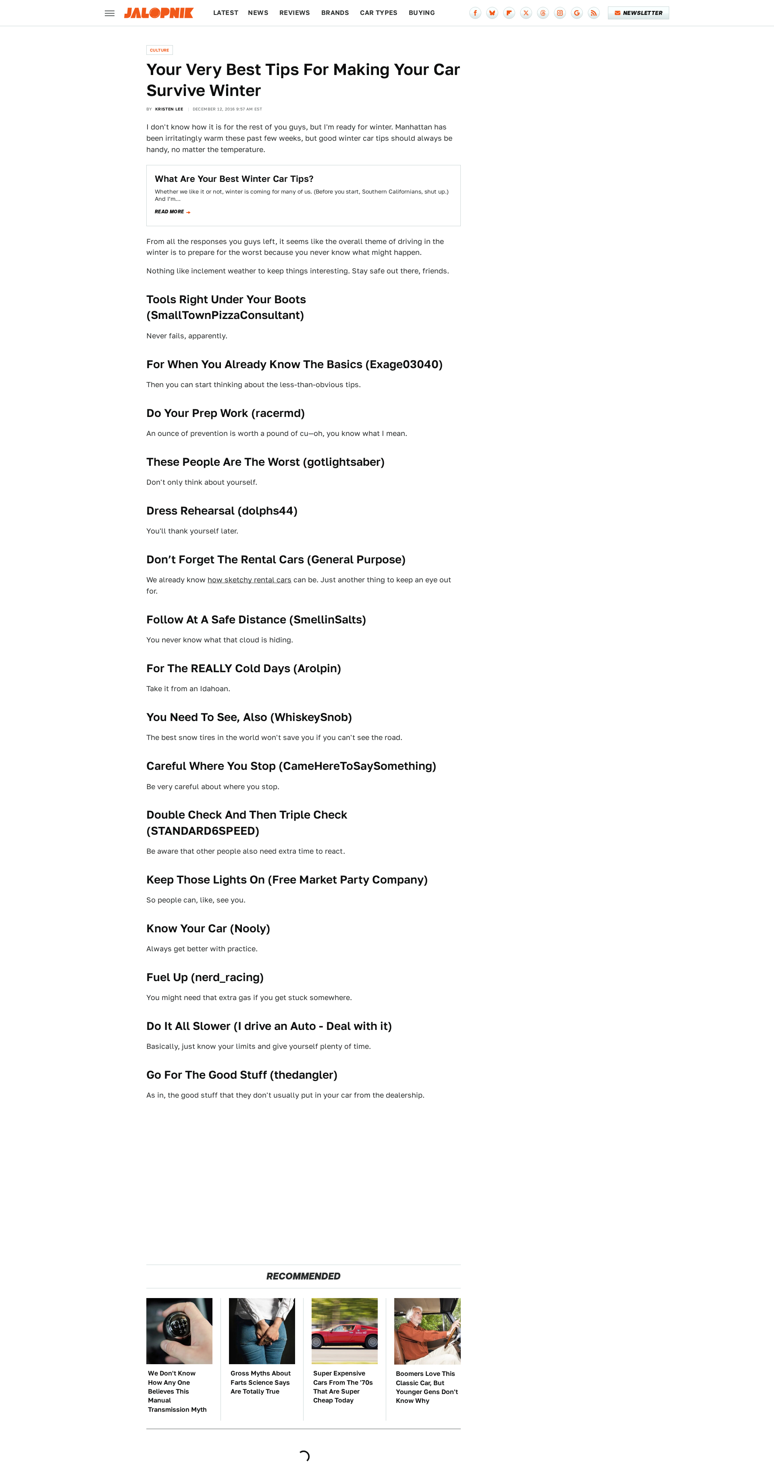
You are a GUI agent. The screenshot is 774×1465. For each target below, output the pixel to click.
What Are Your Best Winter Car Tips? (234, 178)
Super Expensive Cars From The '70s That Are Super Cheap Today (343, 1386)
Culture (159, 50)
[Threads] (543, 13)
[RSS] (594, 13)
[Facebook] (475, 13)
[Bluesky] (492, 13)
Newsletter (642, 13)
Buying (422, 13)
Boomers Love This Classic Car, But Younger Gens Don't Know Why (427, 1387)
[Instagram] (560, 13)
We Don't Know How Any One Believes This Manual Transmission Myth (177, 1391)
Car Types (379, 13)
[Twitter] (526, 13)
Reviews (294, 13)
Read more (169, 211)
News (258, 13)
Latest (225, 13)
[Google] (577, 13)
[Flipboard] (509, 13)
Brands (335, 13)
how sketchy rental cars (249, 579)
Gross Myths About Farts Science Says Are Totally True (261, 1382)
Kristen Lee (169, 108)
